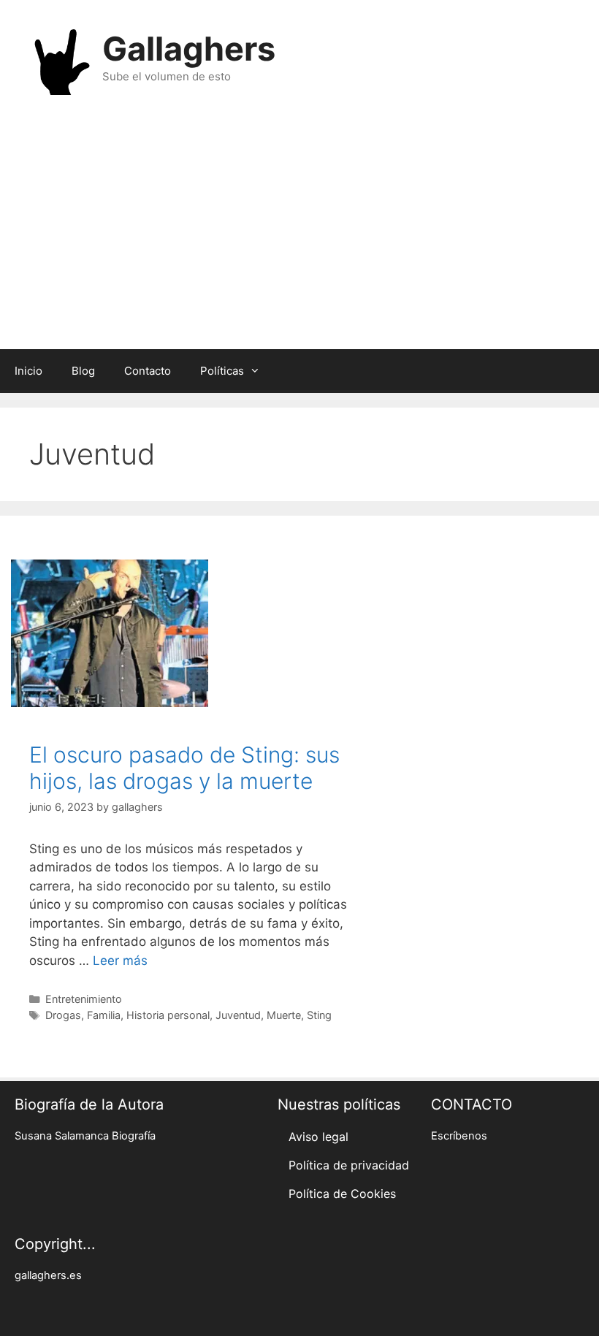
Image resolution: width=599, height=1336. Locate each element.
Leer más (120, 960)
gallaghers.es (48, 1275)
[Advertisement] (299, 232)
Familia (104, 1015)
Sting (319, 1015)
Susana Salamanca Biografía (85, 1135)
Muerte (284, 1015)
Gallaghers (188, 48)
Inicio (28, 371)
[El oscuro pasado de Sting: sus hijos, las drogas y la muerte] (109, 702)
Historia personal (168, 1015)
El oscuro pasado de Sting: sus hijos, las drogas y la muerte (184, 767)
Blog (83, 371)
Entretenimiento (83, 999)
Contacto (147, 371)
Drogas (63, 1015)
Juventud (238, 1015)
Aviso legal (318, 1136)
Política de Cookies (342, 1193)
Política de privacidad (349, 1165)
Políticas (222, 371)
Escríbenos (459, 1135)
